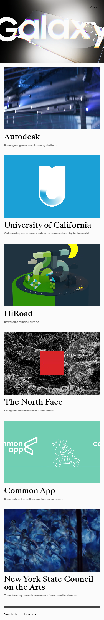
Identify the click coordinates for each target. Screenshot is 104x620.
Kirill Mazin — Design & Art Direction (6, 6)
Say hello (11, 614)
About (95, 7)
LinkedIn (30, 614)
